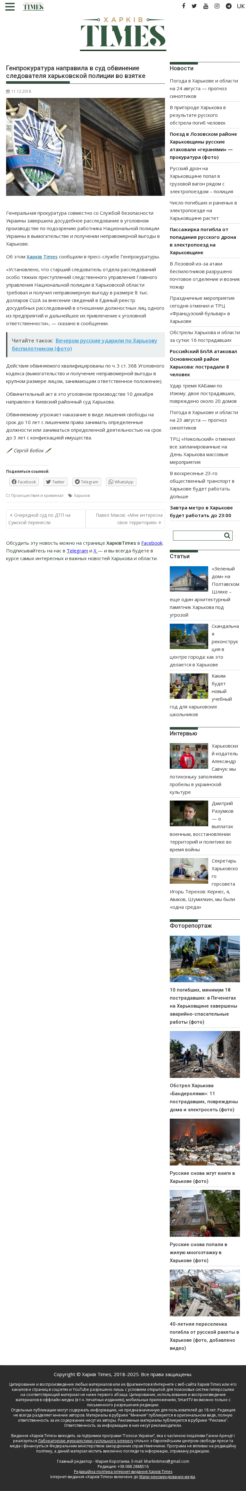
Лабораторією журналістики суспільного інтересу (85, 1440)
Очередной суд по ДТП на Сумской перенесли (39, 518)
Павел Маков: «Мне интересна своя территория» (129, 518)
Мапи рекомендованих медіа (167, 1476)
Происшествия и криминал (37, 495)
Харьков (82, 495)
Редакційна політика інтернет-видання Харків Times (123, 1471)
